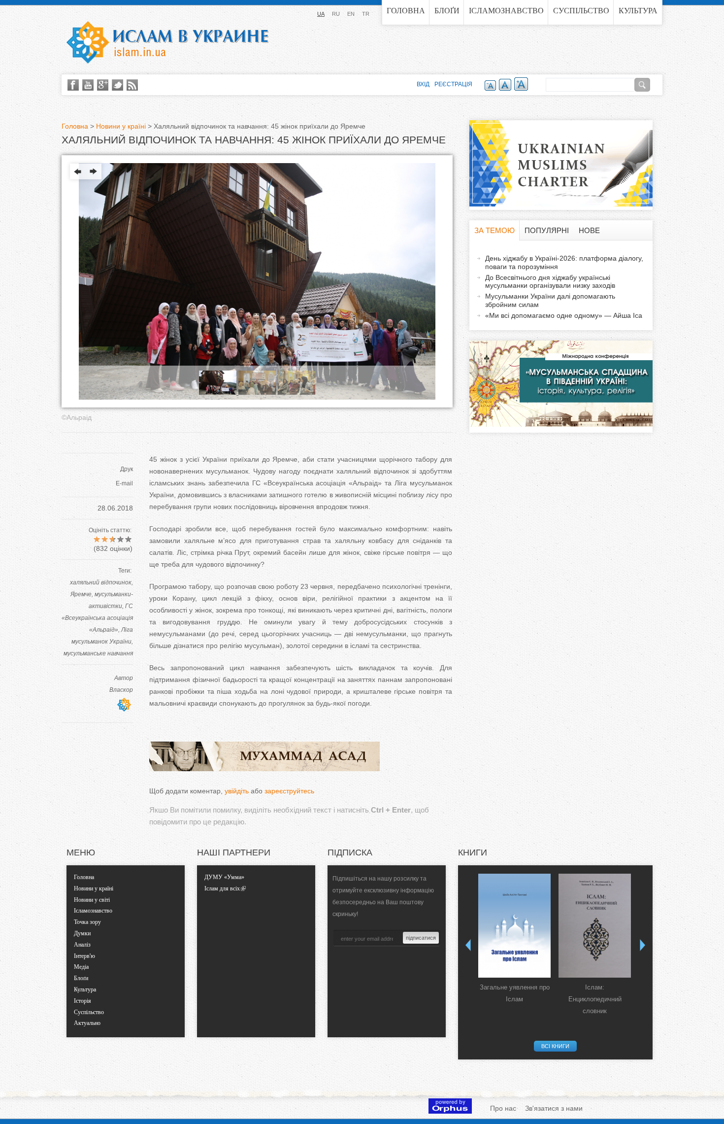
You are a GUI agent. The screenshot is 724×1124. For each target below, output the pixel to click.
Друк (126, 469)
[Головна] (167, 42)
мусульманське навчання (98, 653)
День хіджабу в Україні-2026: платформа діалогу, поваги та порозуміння (564, 262)
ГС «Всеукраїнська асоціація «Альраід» (97, 618)
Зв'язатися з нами (554, 1108)
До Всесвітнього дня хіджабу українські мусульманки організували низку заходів (550, 281)
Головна (406, 10)
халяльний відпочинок (101, 582)
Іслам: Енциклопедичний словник (595, 999)
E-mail (124, 483)
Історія (82, 1000)
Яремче (81, 594)
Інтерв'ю (84, 956)
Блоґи (447, 10)
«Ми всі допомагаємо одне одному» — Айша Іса (563, 315)
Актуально (87, 1023)
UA (321, 14)
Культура (638, 10)
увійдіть (237, 791)
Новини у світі (92, 899)
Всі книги (555, 1046)
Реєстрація (453, 84)
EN (351, 14)
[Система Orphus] (450, 1111)
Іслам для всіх (222, 888)
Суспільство (581, 10)
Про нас (503, 1108)
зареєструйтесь (289, 791)
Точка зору (87, 922)
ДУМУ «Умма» (224, 877)
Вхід (423, 84)
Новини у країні (121, 126)
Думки (82, 933)
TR (365, 14)
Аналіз (82, 944)
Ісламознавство (506, 10)
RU (336, 14)
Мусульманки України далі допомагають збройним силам (550, 300)
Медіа (81, 966)
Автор (123, 678)
